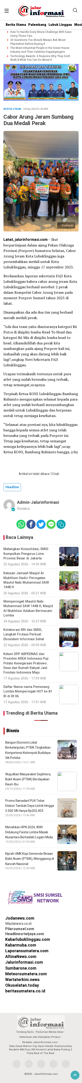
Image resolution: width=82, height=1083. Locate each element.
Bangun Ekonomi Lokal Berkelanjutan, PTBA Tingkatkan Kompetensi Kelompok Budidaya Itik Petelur (28, 750)
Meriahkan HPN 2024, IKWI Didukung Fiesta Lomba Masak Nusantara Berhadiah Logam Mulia (29, 832)
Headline (12, 487)
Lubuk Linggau (60, 24)
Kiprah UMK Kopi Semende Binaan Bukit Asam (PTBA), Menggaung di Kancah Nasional (29, 858)
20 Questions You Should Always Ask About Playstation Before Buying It (38, 42)
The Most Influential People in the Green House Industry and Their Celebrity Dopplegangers (39, 50)
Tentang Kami (24, 1032)
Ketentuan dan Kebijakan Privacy (40, 1037)
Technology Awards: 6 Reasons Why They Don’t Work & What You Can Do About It (40, 58)
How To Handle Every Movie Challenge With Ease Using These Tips (41, 34)
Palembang (37, 24)
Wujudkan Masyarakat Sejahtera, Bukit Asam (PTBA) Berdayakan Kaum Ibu (28, 779)
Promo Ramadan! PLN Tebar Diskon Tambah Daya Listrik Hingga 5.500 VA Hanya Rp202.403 (29, 805)
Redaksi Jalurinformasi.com (39, 1042)
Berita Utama (16, 24)
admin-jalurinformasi (38, 502)
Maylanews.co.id (18, 923)
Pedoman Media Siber (50, 1032)
